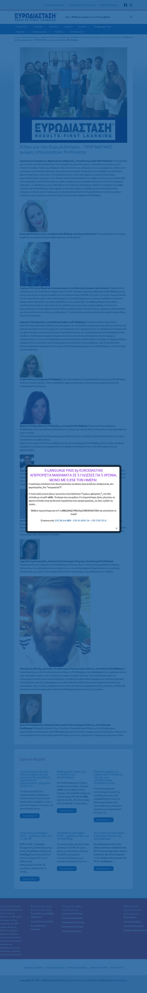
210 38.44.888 (63, 520)
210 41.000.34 (81, 520)
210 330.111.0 (98, 520)
